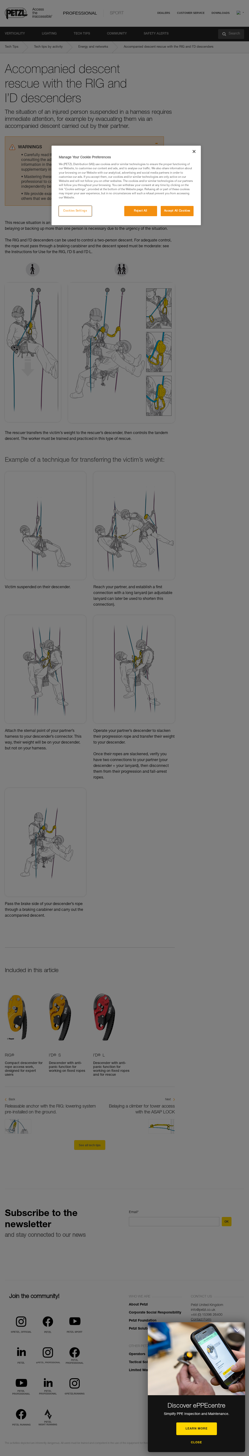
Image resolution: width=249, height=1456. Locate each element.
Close (196, 1442)
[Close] (194, 151)
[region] (126, 185)
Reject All (140, 211)
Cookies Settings (75, 211)
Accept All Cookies (177, 211)
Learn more (197, 1428)
